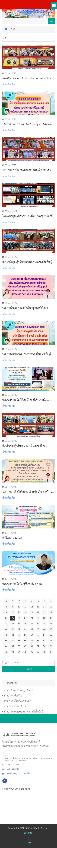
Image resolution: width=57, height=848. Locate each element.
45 (38, 629)
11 (25, 607)
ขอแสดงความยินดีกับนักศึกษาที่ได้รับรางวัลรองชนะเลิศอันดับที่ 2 (26, 400)
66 (19, 646)
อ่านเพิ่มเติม (8, 84)
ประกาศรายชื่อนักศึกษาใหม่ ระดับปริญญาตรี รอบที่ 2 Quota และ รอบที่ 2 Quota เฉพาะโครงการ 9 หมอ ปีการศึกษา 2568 (28, 492)
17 (13, 612)
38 (44, 624)
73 (13, 652)
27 (25, 618)
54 (44, 635)
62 (44, 640)
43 (25, 629)
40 (6, 629)
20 (32, 612)
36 (32, 624)
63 (51, 640)
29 (38, 618)
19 (25, 612)
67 (25, 646)
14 (44, 607)
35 (25, 624)
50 (19, 635)
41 (13, 629)
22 (44, 612)
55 (51, 635)
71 (51, 646)
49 (13, 635)
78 (44, 652)
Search (28, 669)
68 (32, 646)
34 (19, 624)
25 (13, 618)
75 (25, 652)
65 (13, 646)
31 (51, 618)
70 (44, 646)
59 (25, 640)
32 (6, 624)
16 (6, 612)
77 (38, 652)
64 (6, 646)
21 (38, 612)
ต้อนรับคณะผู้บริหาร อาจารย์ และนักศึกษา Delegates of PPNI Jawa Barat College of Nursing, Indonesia (25, 446)
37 (38, 624)
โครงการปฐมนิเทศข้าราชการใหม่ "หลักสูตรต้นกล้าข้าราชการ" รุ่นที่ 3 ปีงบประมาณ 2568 (28, 216)
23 (51, 612)
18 (19, 612)
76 (32, 652)
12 (32, 607)
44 (32, 629)
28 (32, 618)
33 (13, 624)
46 (44, 629)
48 (6, 635)
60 (32, 640)
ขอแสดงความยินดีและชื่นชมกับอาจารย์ (22, 584)
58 (19, 640)
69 (38, 646)
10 (19, 607)
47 (51, 629)
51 (25, 635)
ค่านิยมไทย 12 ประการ (14, 538)
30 (44, 618)
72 (6, 652)
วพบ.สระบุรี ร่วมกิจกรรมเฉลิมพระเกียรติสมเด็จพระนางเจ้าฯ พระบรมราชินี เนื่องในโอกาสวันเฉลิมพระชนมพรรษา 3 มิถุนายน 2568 (28, 170)
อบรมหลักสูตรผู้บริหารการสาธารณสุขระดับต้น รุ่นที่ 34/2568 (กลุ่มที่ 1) (27, 262)
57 (13, 640)
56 (6, 640)
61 (38, 640)
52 (32, 635)
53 (38, 635)
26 (19, 618)
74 (19, 652)
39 (51, 624)
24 (6, 618)
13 (38, 607)
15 (51, 607)
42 (19, 629)
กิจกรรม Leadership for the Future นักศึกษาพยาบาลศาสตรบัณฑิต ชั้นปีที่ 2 (27, 78)
